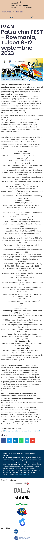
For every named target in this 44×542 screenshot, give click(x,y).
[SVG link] (22, 4)
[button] (8, 12)
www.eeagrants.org (23, 474)
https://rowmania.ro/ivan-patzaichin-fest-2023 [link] (22, 431)
